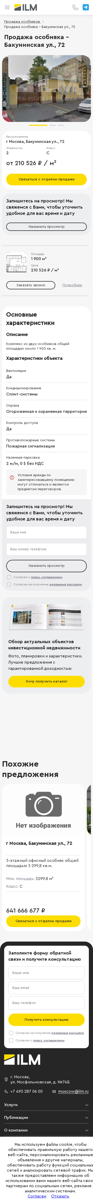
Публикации (16, 1117)
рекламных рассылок (65, 584)
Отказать (60, 1196)
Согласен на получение (47, 584)
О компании (16, 1130)
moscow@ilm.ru (73, 1091)
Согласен (37, 1196)
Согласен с (37, 577)
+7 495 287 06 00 (26, 1091)
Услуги (11, 1105)
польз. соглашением (46, 577)
